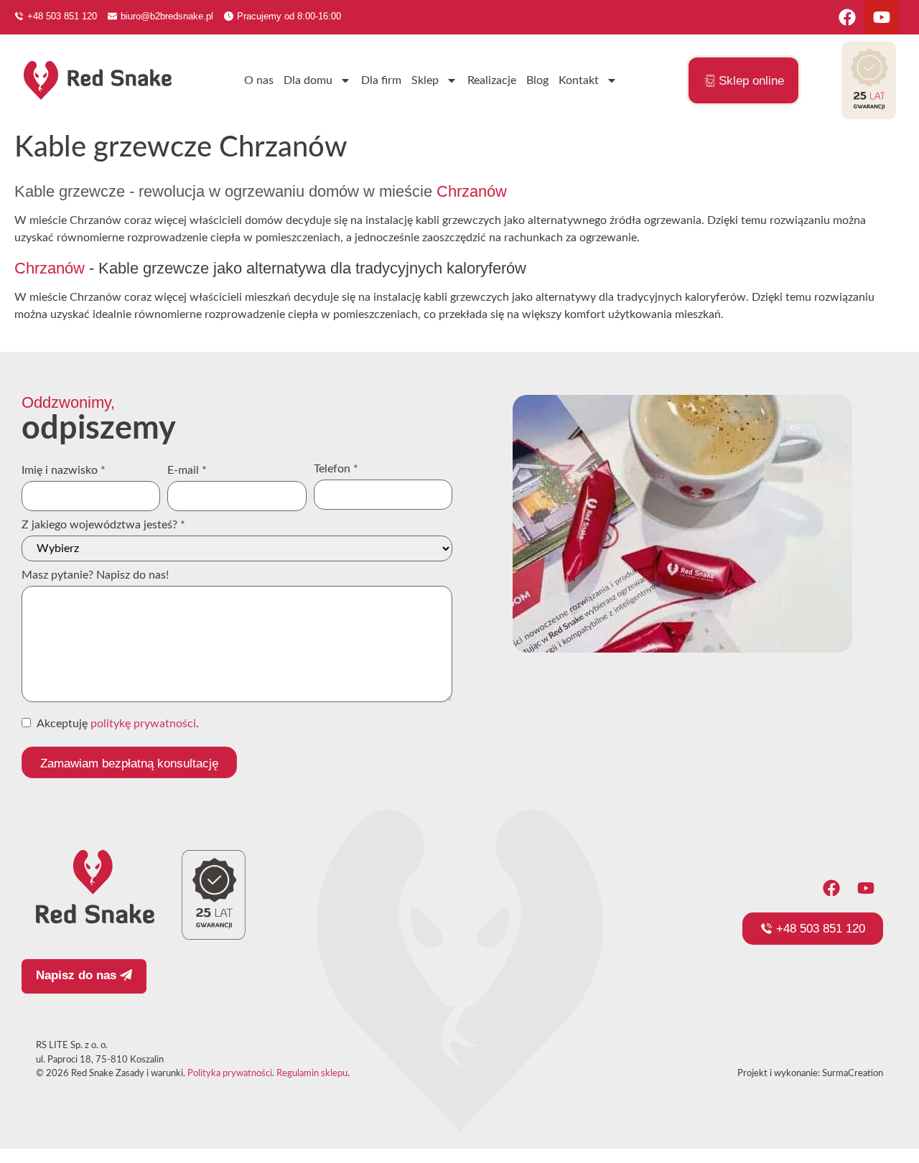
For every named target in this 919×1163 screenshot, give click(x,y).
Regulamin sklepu (311, 1073)
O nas (259, 80)
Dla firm (381, 80)
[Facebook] (847, 17)
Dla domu (308, 80)
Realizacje (491, 80)
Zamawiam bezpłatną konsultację (129, 763)
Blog (537, 80)
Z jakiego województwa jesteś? (103, 525)
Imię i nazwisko (64, 470)
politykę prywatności (143, 723)
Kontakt (579, 80)
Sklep (425, 80)
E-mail (187, 470)
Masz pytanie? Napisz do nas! (95, 575)
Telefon (336, 469)
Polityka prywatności (229, 1073)
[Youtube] (881, 17)
